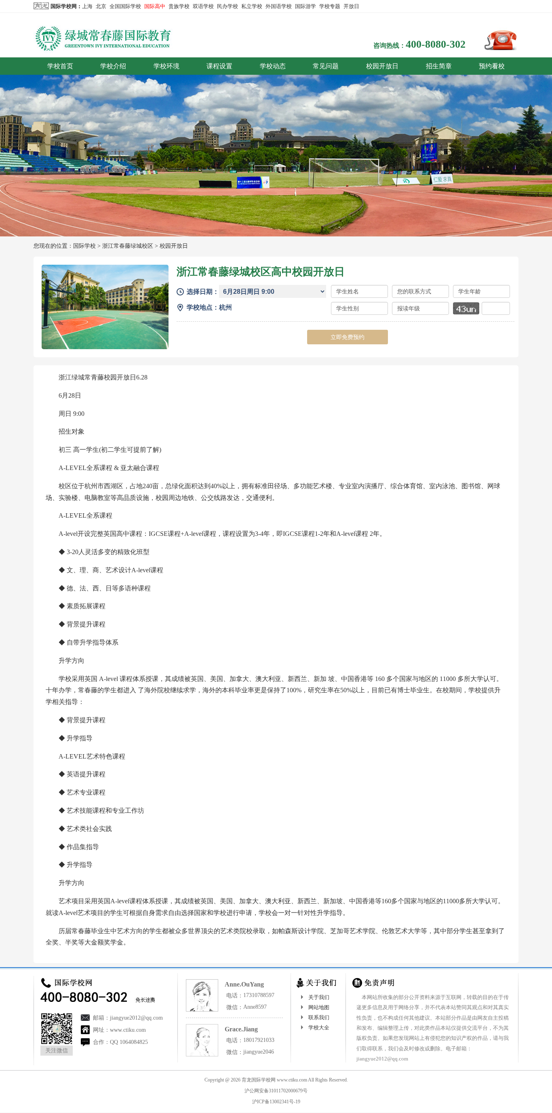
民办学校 (227, 6)
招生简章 (439, 66)
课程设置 (219, 66)
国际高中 (154, 6)
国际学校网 (64, 6)
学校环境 (166, 66)
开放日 (351, 6)
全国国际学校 (125, 6)
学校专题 (329, 6)
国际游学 (305, 6)
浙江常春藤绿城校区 (127, 246)
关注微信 (56, 1051)
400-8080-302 (436, 44)
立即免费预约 (347, 337)
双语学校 (203, 6)
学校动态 (273, 66)
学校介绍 (113, 66)
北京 (101, 6)
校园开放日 (382, 66)
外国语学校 (278, 6)
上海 (87, 6)
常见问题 (326, 66)
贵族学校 (179, 6)
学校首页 (60, 66)
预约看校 (492, 66)
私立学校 (251, 6)
